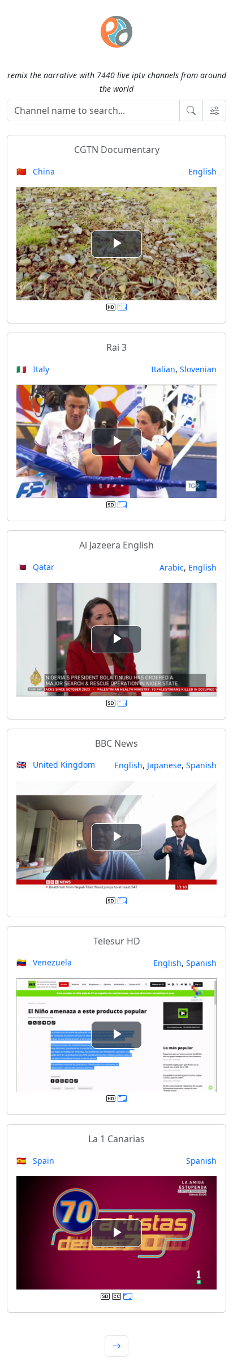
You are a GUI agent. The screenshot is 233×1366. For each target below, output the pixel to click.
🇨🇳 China (35, 171)
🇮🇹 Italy (32, 369)
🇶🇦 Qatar (35, 566)
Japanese (164, 765)
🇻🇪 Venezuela (44, 962)
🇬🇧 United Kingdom (55, 764)
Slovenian (198, 369)
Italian (163, 369)
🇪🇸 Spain (35, 1160)
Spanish (201, 765)
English (202, 171)
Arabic (171, 567)
